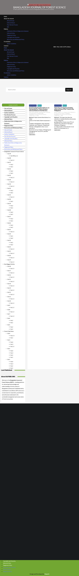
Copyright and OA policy (13, 37)
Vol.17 (9, 270)
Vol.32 (9, 188)
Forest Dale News (9, 331)
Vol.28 (9, 210)
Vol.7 (8, 314)
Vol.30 (9, 199)
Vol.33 (9, 184)
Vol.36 (9, 169)
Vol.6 (8, 318)
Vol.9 (8, 305)
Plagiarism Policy (11, 35)
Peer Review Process (12, 25)
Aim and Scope (10, 20)
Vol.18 (9, 266)
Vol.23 (9, 240)
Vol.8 (8, 309)
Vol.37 (9, 162)
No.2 (11, 164)
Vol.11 (9, 296)
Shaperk (47, 574)
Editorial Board (11, 22)
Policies (6, 29)
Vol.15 (9, 279)
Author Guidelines (11, 43)
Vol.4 (8, 333)
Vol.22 (9, 247)
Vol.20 (9, 255)
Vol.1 (8, 359)
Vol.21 (9, 251)
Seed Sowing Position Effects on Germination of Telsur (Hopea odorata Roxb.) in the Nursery (39, 109)
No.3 (11, 344)
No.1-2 (12, 160)
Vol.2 (8, 348)
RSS (8, 27)
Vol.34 (9, 179)
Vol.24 (9, 234)
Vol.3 (8, 340)
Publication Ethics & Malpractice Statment (18, 31)
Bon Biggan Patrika (9, 264)
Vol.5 (8, 324)
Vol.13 (9, 288)
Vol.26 (9, 223)
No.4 (11, 342)
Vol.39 (9, 153)
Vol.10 (9, 301)
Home (5, 16)
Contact (6, 45)
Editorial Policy (11, 33)
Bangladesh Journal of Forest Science (14, 151)
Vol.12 (9, 292)
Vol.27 (9, 216)
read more (32, 134)
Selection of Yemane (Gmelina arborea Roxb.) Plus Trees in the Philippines (64, 109)
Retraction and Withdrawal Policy (15, 39)
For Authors (7, 41)
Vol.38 (9, 158)
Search (69, 89)
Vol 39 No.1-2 (14, 156)
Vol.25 (9, 229)
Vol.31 (9, 195)
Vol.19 (9, 260)
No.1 (11, 166)
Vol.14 (9, 283)
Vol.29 (9, 203)
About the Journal (9, 18)
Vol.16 (9, 275)
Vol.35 (9, 175)
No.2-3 (12, 335)
